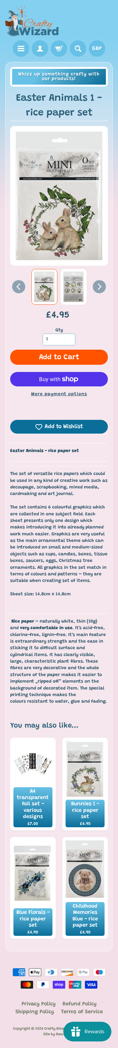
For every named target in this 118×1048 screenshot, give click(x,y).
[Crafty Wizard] (32, 21)
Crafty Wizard (56, 1029)
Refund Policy (80, 1004)
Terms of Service (82, 1012)
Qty (59, 330)
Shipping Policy (34, 1012)
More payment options (59, 394)
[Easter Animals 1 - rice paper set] (44, 287)
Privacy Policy (39, 1004)
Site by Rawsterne (59, 1034)
